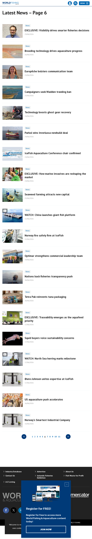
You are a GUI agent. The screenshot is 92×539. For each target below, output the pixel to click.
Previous (24, 436)
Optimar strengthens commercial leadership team (54, 256)
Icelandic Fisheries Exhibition (45, 476)
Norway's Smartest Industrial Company (47, 420)
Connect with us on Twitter (14, 510)
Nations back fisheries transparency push (49, 276)
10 (56, 436)
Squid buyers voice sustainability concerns (49, 338)
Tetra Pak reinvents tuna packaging (45, 296)
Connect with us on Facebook (6, 510)
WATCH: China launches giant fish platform (50, 215)
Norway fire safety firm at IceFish (44, 235)
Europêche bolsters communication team (49, 71)
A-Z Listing (10, 482)
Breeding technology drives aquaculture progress (53, 51)
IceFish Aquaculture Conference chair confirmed (53, 153)
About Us (70, 471)
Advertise (41, 471)
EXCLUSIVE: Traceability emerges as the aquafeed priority (54, 319)
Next (68, 436)
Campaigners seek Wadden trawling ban (48, 92)
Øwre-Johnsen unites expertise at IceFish (49, 379)
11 (59, 436)
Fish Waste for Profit (75, 475)
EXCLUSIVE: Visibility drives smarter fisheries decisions (57, 30)
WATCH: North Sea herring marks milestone (50, 358)
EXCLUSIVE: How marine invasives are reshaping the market (55, 175)
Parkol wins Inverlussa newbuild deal (46, 132)
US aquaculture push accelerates (44, 399)
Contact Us (10, 475)
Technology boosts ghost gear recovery (48, 112)
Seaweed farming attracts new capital (47, 194)
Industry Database (14, 471)
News (28, 25)
